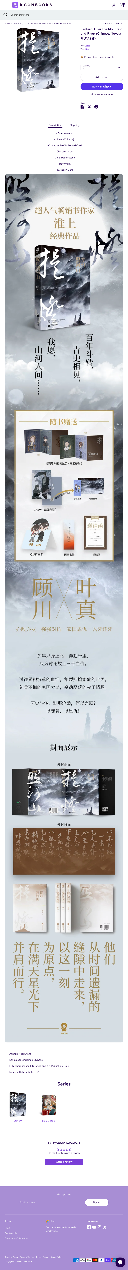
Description (55, 125)
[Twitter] (105, 1227)
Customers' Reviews (16, 1238)
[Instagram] (99, 1227)
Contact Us (11, 1233)
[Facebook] (89, 1227)
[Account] (114, 3)
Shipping (74, 125)
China (87, 45)
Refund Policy (56, 1257)
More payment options (102, 94)
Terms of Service (27, 1257)
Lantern (17, 1121)
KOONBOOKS (26, 1261)
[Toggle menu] (5, 5)
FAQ (7, 1228)
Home (7, 23)
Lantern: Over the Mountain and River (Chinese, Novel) (49, 23)
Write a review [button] (64, 1161)
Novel (87, 49)
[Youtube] (94, 1227)
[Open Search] (5, 15)
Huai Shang (18, 23)
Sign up (97, 1202)
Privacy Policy (42, 1257)
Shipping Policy (11, 1257)
